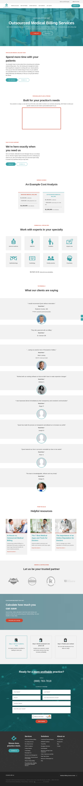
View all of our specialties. (46, 272)
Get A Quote (41, 721)
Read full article (11, 551)
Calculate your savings (14, 620)
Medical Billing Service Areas (67, 775)
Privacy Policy (24, 781)
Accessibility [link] (46, 781)
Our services (11, 80)
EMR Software (24, 5)
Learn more (13, 249)
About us (10, 164)
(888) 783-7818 (76, 1)
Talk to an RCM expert (64, 1)
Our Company (42, 5)
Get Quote (49, 5)
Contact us (47, 33)
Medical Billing (15, 5)
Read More (41, 306)
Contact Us (75, 5)
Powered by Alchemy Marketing (13, 781)
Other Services (33, 5)
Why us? (36, 33)
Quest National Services (19, 779)
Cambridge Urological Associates (44, 311)
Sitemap (31, 781)
